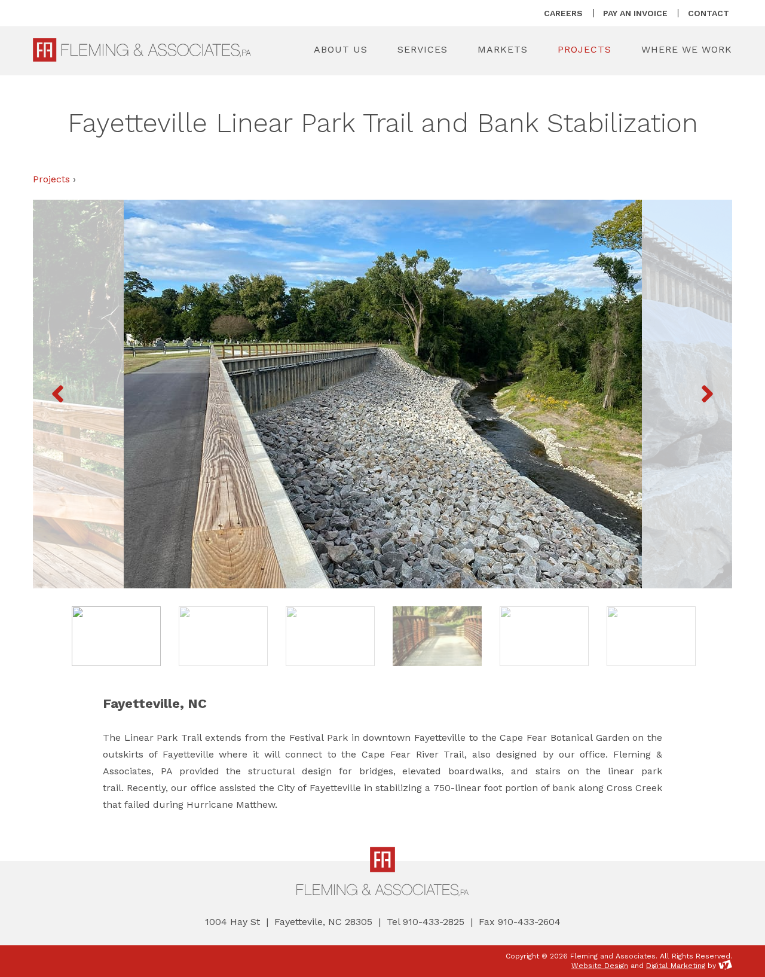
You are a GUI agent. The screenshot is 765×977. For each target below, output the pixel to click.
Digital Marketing (675, 965)
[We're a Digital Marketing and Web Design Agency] (725, 965)
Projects (51, 179)
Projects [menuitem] (584, 49)
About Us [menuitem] (341, 49)
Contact (708, 13)
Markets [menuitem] (503, 49)
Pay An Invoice (635, 13)
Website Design (599, 965)
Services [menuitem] (422, 49)
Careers (563, 13)
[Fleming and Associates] (142, 50)
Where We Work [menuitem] (686, 49)
